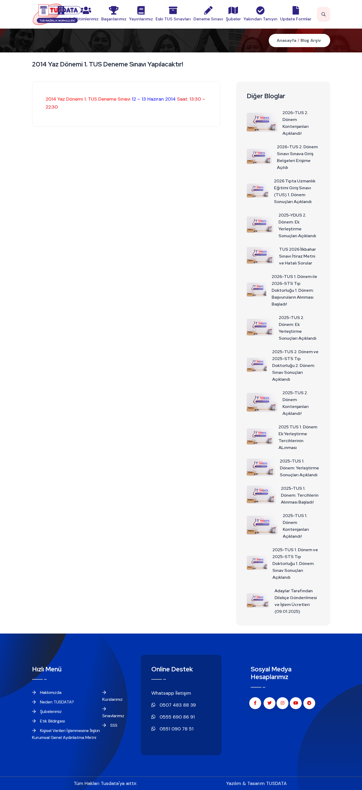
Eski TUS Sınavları (173, 19)
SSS (113, 725)
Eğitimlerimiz (86, 19)
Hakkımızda (50, 692)
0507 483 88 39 (177, 705)
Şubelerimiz (50, 711)
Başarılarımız (113, 19)
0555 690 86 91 (176, 717)
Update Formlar (295, 19)
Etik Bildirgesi (52, 721)
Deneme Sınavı (208, 19)
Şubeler (233, 19)
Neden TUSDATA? (56, 702)
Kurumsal (61, 19)
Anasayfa (286, 40)
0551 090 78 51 (175, 729)
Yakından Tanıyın (260, 19)
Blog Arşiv (311, 40)
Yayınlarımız (141, 19)
